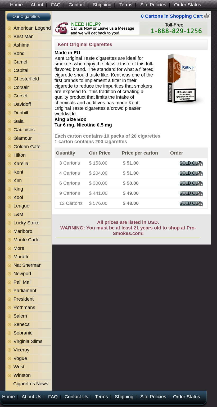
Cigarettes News (30, 383)
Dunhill (20, 112)
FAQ (56, 4)
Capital (20, 70)
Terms (125, 4)
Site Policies (153, 4)
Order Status (187, 4)
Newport (22, 273)
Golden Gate (26, 146)
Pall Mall (22, 282)
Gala (18, 121)
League (21, 206)
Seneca (21, 324)
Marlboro (22, 231)
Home (16, 4)
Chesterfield (26, 79)
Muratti (20, 256)
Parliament (24, 290)
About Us (31, 396)
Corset (20, 95)
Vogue (20, 358)
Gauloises (24, 129)
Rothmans (24, 307)
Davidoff (22, 104)
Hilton (19, 155)
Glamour (22, 138)
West (18, 366)
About (37, 4)
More (18, 248)
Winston (22, 375)
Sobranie (23, 333)
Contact (77, 4)
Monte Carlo (26, 239)
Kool (18, 197)
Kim (17, 180)
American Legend (32, 28)
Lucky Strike (26, 222)
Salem (20, 316)
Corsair (21, 87)
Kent (18, 172)
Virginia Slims (27, 341)
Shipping (102, 4)
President (23, 299)
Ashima (21, 45)
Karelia (20, 163)
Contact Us (76, 396)
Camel (20, 62)
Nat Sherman (27, 265)
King (18, 189)
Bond (19, 53)
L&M (18, 214)
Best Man (23, 36)
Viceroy (21, 349)
